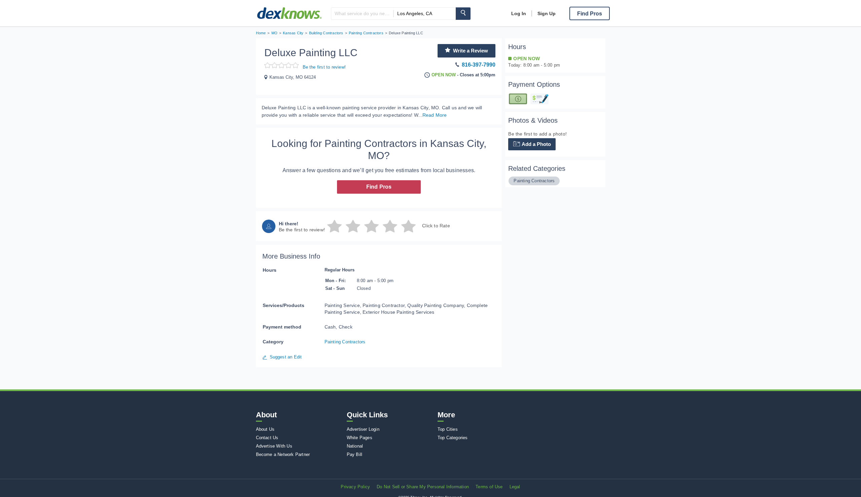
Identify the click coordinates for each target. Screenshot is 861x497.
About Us (265, 429)
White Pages (359, 437)
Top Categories (453, 437)
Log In (518, 13)
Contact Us (267, 437)
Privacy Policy (355, 486)
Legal (515, 486)
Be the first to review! (324, 67)
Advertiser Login (363, 429)
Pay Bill (355, 454)
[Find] (463, 13)
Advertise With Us (274, 446)
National (355, 446)
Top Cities (448, 429)
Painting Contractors (345, 341)
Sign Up (546, 13)
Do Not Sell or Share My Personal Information (423, 486)
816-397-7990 (478, 65)
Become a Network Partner (283, 454)
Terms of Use (489, 486)
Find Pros (379, 187)
